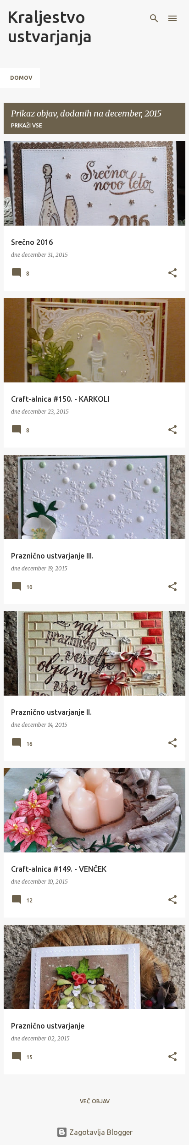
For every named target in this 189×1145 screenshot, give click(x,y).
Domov (21, 78)
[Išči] (154, 18)
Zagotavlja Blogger (100, 1132)
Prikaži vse (26, 125)
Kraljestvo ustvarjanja (49, 26)
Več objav (95, 1101)
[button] (172, 273)
